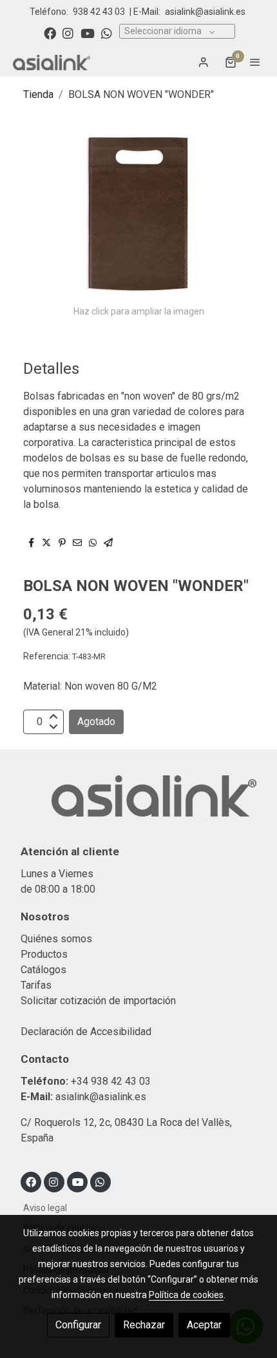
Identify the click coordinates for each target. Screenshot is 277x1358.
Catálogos (43, 970)
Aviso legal (45, 1208)
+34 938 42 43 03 (111, 1081)
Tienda (38, 94)
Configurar (78, 1325)
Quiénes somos (56, 939)
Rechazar (144, 1325)
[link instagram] (67, 32)
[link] (51, 62)
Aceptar (204, 1325)
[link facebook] (50, 32)
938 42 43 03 (99, 11)
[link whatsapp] (106, 32)
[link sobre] (138, 803)
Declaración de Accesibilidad (86, 1031)
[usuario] (203, 62)
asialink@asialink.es (205, 11)
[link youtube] (88, 32)
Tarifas (36, 985)
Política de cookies (186, 1295)
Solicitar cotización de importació (96, 1000)
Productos (44, 954)
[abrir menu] (255, 62)
